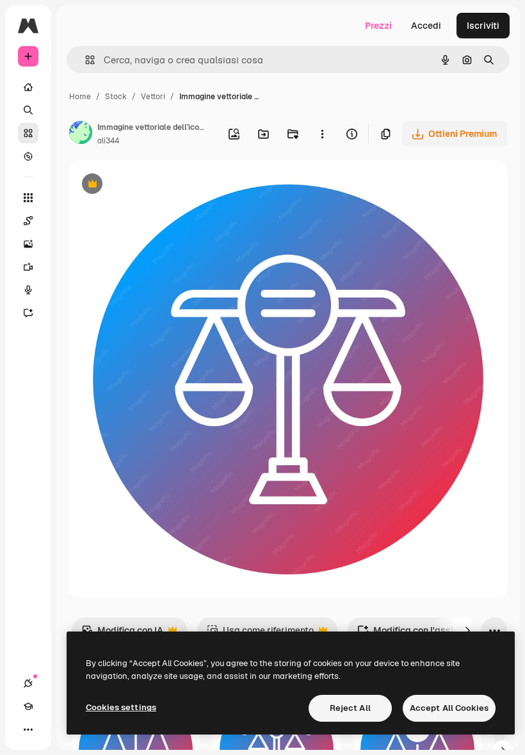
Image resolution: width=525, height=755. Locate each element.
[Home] (28, 87)
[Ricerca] (28, 110)
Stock (116, 96)
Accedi (426, 25)
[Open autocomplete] (84, 60)
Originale (153, 185)
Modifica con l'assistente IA (424, 633)
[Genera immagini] (28, 244)
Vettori (153, 96)
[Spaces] (28, 221)
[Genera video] (28, 267)
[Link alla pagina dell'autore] (80, 134)
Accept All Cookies (449, 708)
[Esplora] (28, 156)
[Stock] (28, 133)
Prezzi (378, 25)
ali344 (108, 141)
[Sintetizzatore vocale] (28, 290)
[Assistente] (28, 313)
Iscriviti (483, 25)
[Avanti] (467, 630)
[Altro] (28, 729)
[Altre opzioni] (322, 134)
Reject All (350, 708)
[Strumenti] (28, 197)
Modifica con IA (122, 633)
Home (80, 96)
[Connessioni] (28, 683)
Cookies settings (121, 707)
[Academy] (28, 706)
